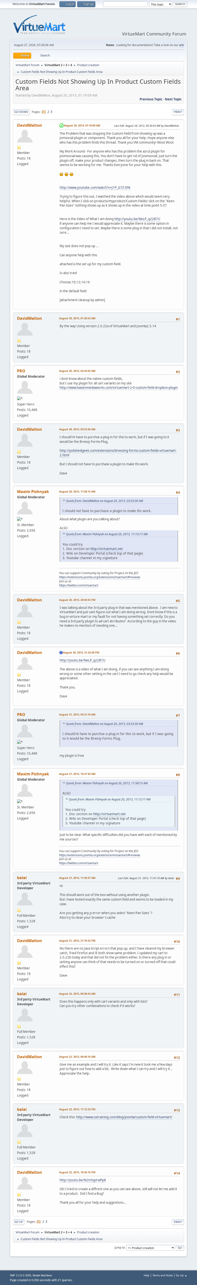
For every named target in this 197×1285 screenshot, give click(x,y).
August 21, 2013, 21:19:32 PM (77, 940)
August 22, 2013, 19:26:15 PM (77, 1172)
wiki (181, 45)
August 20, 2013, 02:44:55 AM (77, 371)
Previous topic (151, 99)
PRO (21, 371)
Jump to (120, 1247)
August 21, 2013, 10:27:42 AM (77, 774)
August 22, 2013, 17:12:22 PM (77, 1109)
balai (22, 877)
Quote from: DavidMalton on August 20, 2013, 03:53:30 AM (104, 501)
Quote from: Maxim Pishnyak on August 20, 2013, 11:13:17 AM (107, 534)
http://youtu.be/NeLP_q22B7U (137, 219)
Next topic (173, 99)
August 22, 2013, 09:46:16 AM (77, 1056)
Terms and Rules (163, 1275)
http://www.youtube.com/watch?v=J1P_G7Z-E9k (95, 187)
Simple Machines (42, 1275)
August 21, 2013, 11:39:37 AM (77, 878)
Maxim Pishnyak (33, 491)
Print (178, 112)
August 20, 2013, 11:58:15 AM (77, 491)
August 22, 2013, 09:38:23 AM (77, 993)
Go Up (18, 1222)
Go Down (21, 112)
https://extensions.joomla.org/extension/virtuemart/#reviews (99, 577)
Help (146, 1275)
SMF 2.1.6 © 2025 (20, 1275)
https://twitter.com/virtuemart (78, 585)
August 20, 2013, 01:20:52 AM (77, 318)
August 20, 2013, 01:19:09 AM (82, 125)
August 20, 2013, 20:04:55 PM (77, 600)
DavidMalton (29, 125)
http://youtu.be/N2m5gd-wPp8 (83, 1180)
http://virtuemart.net (106, 548)
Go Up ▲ (181, 1275)
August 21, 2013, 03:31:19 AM (77, 714)
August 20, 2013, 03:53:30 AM (77, 429)
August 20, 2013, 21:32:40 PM (81, 652)
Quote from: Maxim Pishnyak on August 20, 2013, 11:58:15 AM (107, 783)
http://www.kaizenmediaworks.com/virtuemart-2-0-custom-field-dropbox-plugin (119, 387)
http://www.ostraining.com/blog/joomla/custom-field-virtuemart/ (124, 1117)
